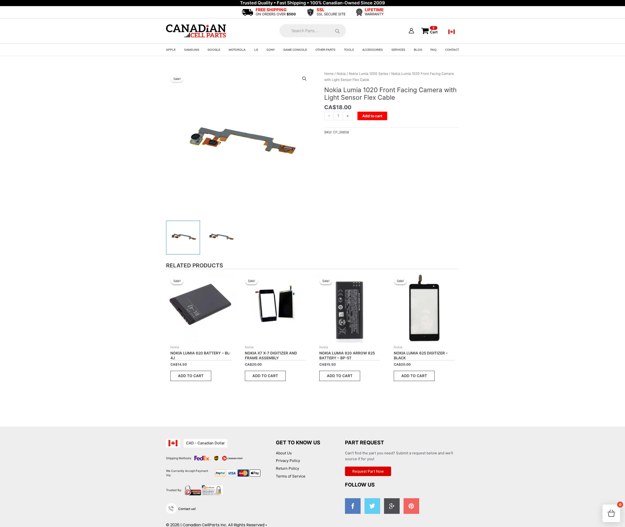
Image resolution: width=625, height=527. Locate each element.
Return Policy (287, 468)
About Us (284, 453)
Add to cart (372, 116)
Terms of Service (290, 476)
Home (328, 74)
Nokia (341, 74)
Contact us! (187, 509)
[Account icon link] (411, 31)
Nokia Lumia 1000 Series (368, 74)
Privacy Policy (288, 460)
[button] (304, 78)
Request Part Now (368, 471)
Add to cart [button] (191, 375)
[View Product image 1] (183, 237)
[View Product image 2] (221, 237)
